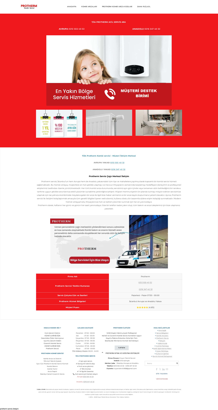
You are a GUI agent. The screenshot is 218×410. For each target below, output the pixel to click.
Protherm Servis (162, 338)
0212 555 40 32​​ (88, 377)
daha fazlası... (144, 7)
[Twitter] (160, 369)
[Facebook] (157, 369)
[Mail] (167, 369)
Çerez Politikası (162, 351)
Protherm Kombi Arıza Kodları (117, 7)
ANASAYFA (71, 7)
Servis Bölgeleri (162, 333)
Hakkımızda (162, 343)
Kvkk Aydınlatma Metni (162, 348)
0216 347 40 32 (152, 29)
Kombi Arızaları (89, 7)
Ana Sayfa (162, 330)
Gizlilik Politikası (162, 346)
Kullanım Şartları (162, 354)
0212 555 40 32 (76, 29)
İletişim (162, 341)
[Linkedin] (163, 369)
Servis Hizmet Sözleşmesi (162, 356)
